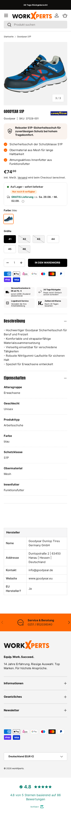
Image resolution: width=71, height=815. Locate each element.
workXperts (18, 768)
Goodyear (9, 118)
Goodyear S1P (24, 36)
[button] (65, 15)
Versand (22, 177)
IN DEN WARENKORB (47, 262)
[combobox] (35, 24)
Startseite (9, 36)
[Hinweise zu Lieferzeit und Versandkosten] (23, 201)
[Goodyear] (59, 113)
